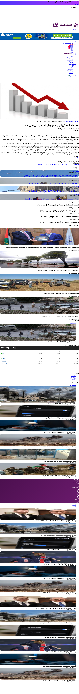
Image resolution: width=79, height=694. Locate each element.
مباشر (73, 44)
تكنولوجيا (70, 69)
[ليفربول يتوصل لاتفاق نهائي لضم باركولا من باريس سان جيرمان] (38, 562)
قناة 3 (71, 49)
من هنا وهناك (72, 65)
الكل (72, 56)
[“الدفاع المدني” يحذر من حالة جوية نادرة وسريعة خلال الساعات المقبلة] (39, 267)
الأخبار (74, 54)
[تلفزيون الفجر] (58, 27)
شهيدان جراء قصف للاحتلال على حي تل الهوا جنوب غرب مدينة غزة (53, 183)
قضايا (71, 71)
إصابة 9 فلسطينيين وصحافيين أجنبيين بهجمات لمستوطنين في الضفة (52, 199)
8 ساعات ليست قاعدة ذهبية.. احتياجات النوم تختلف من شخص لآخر (59, 432)
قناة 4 (71, 50)
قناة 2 (70, 48)
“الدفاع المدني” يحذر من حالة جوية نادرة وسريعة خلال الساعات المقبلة (58, 270)
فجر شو (70, 53)
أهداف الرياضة (72, 64)
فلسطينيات (70, 61)
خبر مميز (76, 157)
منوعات (71, 73)
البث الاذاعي (72, 75)
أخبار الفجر (70, 58)
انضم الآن (76, 4)
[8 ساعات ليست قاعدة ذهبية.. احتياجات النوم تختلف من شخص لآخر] (38, 431)
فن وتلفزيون (69, 70)
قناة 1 (71, 45)
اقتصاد (71, 68)
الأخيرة (74, 506)
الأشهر (74, 505)
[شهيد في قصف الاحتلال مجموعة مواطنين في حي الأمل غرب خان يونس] (38, 533)
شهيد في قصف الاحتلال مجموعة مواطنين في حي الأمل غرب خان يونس (51, 175)
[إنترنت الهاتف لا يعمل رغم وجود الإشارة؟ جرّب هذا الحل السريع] (38, 416)
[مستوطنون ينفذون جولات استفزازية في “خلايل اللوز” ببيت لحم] (39, 313)
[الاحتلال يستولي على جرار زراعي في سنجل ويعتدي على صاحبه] (39, 290)
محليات (71, 62)
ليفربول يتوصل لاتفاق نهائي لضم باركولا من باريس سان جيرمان (60, 563)
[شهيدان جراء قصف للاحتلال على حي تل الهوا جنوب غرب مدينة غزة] (38, 445)
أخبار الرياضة (70, 57)
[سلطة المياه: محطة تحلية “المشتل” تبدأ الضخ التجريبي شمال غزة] (38, 459)
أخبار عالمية (70, 60)
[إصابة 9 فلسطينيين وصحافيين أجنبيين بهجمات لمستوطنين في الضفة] (38, 474)
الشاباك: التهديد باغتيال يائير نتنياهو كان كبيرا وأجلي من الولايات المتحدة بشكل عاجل (55, 520)
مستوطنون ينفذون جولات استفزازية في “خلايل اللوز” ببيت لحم (60, 316)
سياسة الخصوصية (68, 43)
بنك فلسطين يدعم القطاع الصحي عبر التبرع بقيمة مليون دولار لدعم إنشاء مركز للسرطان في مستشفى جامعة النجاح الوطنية (42, 247)
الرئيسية (74, 41)
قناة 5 (71, 52)
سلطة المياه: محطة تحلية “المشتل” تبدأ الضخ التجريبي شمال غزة (54, 191)
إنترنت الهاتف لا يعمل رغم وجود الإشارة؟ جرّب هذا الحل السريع (60, 418)
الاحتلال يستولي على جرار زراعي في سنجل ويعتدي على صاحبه (61, 293)
